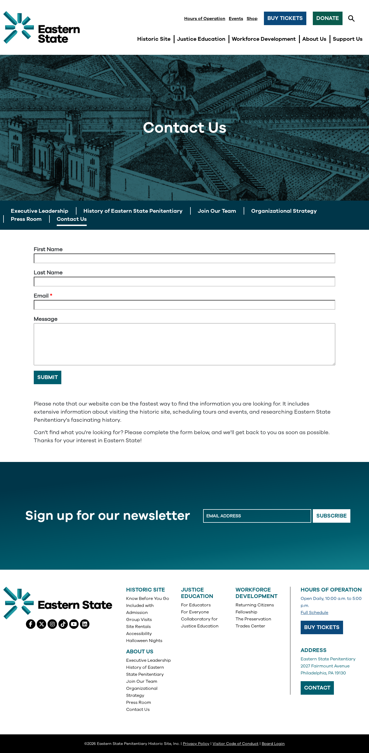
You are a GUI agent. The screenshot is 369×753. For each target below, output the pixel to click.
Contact (317, 687)
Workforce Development (256, 593)
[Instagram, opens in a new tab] (52, 624)
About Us (139, 651)
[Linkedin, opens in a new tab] (84, 624)
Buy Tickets (285, 18)
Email (41, 295)
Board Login (273, 743)
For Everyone (195, 612)
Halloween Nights (144, 641)
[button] (351, 19)
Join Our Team (141, 681)
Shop (252, 19)
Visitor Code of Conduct (236, 743)
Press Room (138, 702)
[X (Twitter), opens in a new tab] (41, 624)
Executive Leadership (148, 660)
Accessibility (139, 634)
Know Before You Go (147, 599)
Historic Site (145, 589)
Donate (327, 18)
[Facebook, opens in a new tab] (30, 624)
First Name (48, 249)
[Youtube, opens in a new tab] (74, 624)
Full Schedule (314, 613)
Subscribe (331, 515)
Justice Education (197, 593)
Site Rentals (138, 627)
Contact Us (138, 710)
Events (236, 19)
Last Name (48, 272)
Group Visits (139, 620)
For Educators (196, 605)
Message (46, 319)
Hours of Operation (204, 19)
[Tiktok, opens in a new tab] (63, 624)
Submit (47, 377)
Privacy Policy (196, 743)
